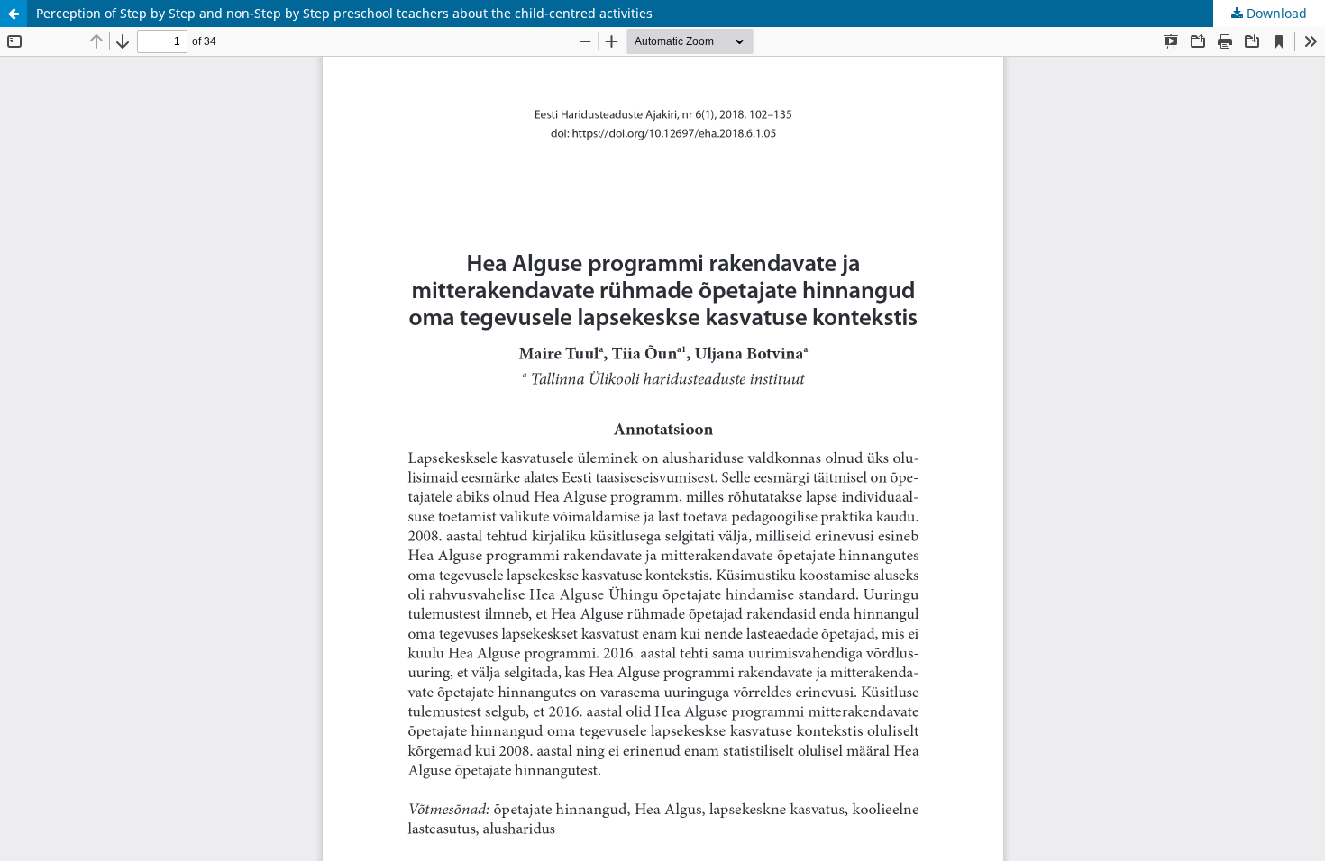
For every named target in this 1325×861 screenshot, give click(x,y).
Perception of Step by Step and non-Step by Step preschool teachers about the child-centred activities (344, 13)
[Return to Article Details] (13, 13)
